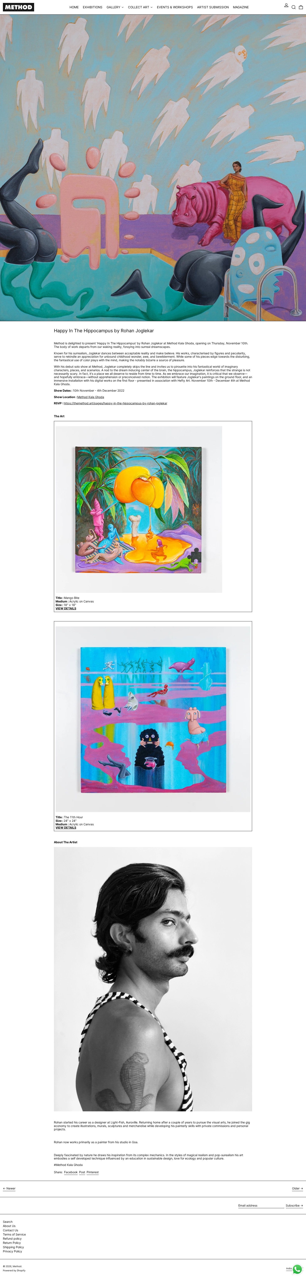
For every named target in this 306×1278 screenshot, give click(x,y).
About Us (9, 1226)
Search (7, 1221)
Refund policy (12, 1238)
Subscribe (293, 1205)
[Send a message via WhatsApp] (297, 1269)
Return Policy (12, 1242)
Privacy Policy (12, 1251)
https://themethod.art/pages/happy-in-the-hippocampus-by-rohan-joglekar (115, 403)
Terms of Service (14, 1234)
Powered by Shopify (14, 1270)
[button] (293, 7)
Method (17, 1266)
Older (296, 1188)
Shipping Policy (13, 1247)
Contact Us (10, 1230)
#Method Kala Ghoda (68, 1165)
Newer (10, 1188)
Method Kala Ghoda (90, 397)
